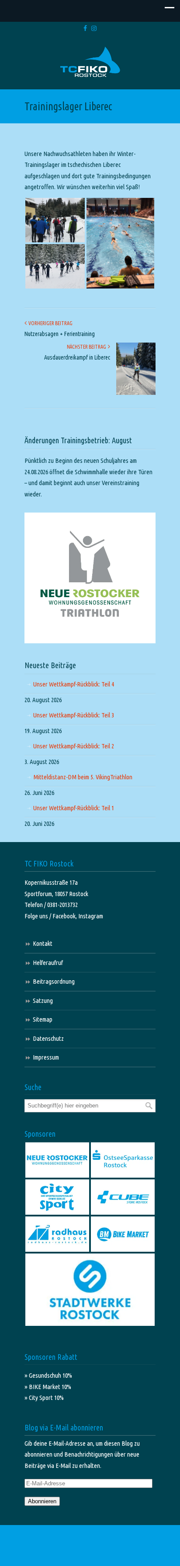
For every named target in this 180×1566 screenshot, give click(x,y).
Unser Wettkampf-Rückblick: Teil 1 (73, 808)
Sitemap (42, 1019)
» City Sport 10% (44, 1397)
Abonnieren (42, 1501)
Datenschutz (48, 1038)
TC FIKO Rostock (90, 62)
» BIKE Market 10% (47, 1386)
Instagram (90, 916)
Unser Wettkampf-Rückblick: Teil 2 (73, 746)
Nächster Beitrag (87, 347)
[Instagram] (94, 28)
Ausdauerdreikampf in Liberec (77, 357)
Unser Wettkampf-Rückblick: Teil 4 (73, 684)
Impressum (46, 1057)
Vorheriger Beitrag (50, 323)
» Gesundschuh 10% (48, 1375)
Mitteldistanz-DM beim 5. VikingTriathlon (82, 777)
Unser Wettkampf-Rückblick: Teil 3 (73, 715)
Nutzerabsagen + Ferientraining (59, 333)
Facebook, (65, 916)
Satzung (43, 1000)
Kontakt (42, 943)
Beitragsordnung (54, 981)
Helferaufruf (48, 962)
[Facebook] (85, 28)
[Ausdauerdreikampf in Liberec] (136, 393)
